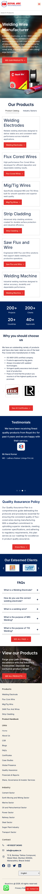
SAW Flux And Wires (10, 709)
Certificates (7, 755)
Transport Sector (9, 832)
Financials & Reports (10, 775)
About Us (6, 735)
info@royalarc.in (14, 850)
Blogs (4, 745)
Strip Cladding (8, 714)
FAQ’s (4, 750)
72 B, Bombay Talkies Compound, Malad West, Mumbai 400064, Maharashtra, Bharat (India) (21, 858)
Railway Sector (8, 817)
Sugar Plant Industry (10, 827)
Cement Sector (8, 793)
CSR (4, 740)
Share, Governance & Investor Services (18, 780)
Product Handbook (10, 719)
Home (4, 731)
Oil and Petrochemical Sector (14, 807)
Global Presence (9, 765)
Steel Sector (7, 822)
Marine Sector (8, 802)
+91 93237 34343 (14, 845)
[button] (39, 4)
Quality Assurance (9, 770)
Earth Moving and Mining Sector (15, 798)
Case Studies (7, 760)
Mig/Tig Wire (7, 704)
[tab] (12, 111)
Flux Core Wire (8, 699)
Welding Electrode (10, 694)
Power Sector (8, 812)
